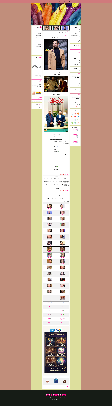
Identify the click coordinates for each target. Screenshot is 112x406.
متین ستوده (49, 315)
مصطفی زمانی (49, 208)
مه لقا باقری (49, 323)
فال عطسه (39, 100)
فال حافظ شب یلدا (38, 88)
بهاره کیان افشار (49, 304)
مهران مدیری (62, 294)
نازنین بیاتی (49, 257)
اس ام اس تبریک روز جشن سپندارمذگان (76, 38)
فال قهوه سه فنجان (77, 62)
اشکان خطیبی (62, 251)
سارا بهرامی (62, 263)
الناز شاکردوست (62, 214)
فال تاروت (73, 1)
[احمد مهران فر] (65, 28)
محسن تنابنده (62, 300)
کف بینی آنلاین (77, 71)
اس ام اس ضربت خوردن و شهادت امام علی (75, 36)
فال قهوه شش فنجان (76, 64)
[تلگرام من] (63, 395)
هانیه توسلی (49, 287)
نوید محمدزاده (62, 239)
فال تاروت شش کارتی (38, 42)
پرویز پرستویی (49, 251)
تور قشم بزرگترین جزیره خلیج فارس (37, 70)
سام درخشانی (62, 245)
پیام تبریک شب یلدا (38, 90)
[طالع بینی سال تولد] (75, 136)
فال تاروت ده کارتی (38, 46)
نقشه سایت (53, 399)
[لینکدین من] (47, 395)
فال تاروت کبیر (39, 31)
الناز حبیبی (62, 304)
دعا (78, 85)
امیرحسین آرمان (49, 220)
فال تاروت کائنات (39, 33)
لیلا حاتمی (62, 281)
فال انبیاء (78, 54)
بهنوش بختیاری (62, 226)
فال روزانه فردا (39, 107)
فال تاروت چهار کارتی (38, 39)
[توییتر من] (54, 395)
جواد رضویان (62, 257)
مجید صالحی (49, 281)
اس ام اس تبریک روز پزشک (76, 29)
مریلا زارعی (62, 311)
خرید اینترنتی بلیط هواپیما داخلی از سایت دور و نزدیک (37, 73)
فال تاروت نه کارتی (38, 44)
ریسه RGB (78, 104)
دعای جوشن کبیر (77, 83)
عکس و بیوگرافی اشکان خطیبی (71, 8)
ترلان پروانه (62, 287)
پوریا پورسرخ (49, 300)
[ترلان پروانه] (56, 28)
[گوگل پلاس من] (51, 395)
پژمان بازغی (49, 294)
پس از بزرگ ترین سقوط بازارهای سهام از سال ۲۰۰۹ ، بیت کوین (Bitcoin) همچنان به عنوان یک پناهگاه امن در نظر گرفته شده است (36, 67)
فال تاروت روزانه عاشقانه (38, 50)
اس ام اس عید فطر (77, 33)
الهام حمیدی (62, 323)
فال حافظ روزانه (39, 86)
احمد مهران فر (49, 214)
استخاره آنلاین (60, 1)
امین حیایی (49, 263)
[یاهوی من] (65, 395)
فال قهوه (78, 60)
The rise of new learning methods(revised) (38, 63)
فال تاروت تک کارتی (38, 35)
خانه (79, 1)
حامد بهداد (49, 319)
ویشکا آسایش (49, 308)
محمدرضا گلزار (62, 319)
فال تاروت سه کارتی (38, 37)
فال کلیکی (78, 92)
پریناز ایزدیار (49, 245)
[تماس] (56, 395)
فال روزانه (69, 1)
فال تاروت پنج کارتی (38, 40)
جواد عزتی (49, 275)
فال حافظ (77, 1)
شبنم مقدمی (49, 311)
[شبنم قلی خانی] (47, 28)
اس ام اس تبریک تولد (76, 31)
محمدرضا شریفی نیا (49, 269)
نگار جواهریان (62, 232)
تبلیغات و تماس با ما (55, 1)
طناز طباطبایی (62, 275)
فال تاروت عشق (39, 48)
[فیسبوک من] (60, 395)
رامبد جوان (62, 315)
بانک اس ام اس (65, 1)
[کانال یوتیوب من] (49, 395)
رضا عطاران (49, 232)
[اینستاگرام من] (58, 395)
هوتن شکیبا (49, 239)
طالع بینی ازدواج (77, 77)
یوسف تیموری (62, 308)
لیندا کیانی (49, 226)
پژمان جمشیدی (62, 269)
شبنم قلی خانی (62, 220)
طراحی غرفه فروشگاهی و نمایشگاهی (38, 76)
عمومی (64, 387)
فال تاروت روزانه (39, 29)
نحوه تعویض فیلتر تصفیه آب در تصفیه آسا (37, 60)
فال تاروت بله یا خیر (38, 51)
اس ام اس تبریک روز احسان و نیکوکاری (76, 41)
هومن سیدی (62, 208)
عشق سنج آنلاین (77, 98)
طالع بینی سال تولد (77, 144)
